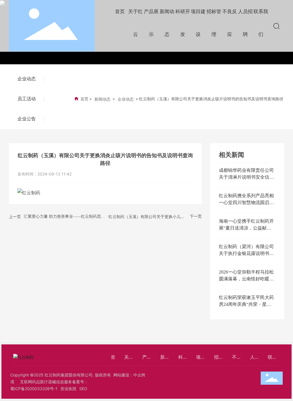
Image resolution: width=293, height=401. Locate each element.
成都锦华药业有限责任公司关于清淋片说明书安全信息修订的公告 (246, 177)
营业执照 (68, 388)
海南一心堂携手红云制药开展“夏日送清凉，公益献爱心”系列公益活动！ (246, 228)
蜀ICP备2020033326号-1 (34, 388)
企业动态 (26, 78)
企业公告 (26, 118)
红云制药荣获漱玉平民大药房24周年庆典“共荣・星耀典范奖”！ (246, 304)
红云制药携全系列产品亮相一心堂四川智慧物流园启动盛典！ (246, 202)
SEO (83, 388)
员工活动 (26, 98)
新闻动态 (102, 99)
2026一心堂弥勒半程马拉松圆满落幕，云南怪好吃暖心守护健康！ (246, 279)
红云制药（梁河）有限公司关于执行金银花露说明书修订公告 (246, 253)
